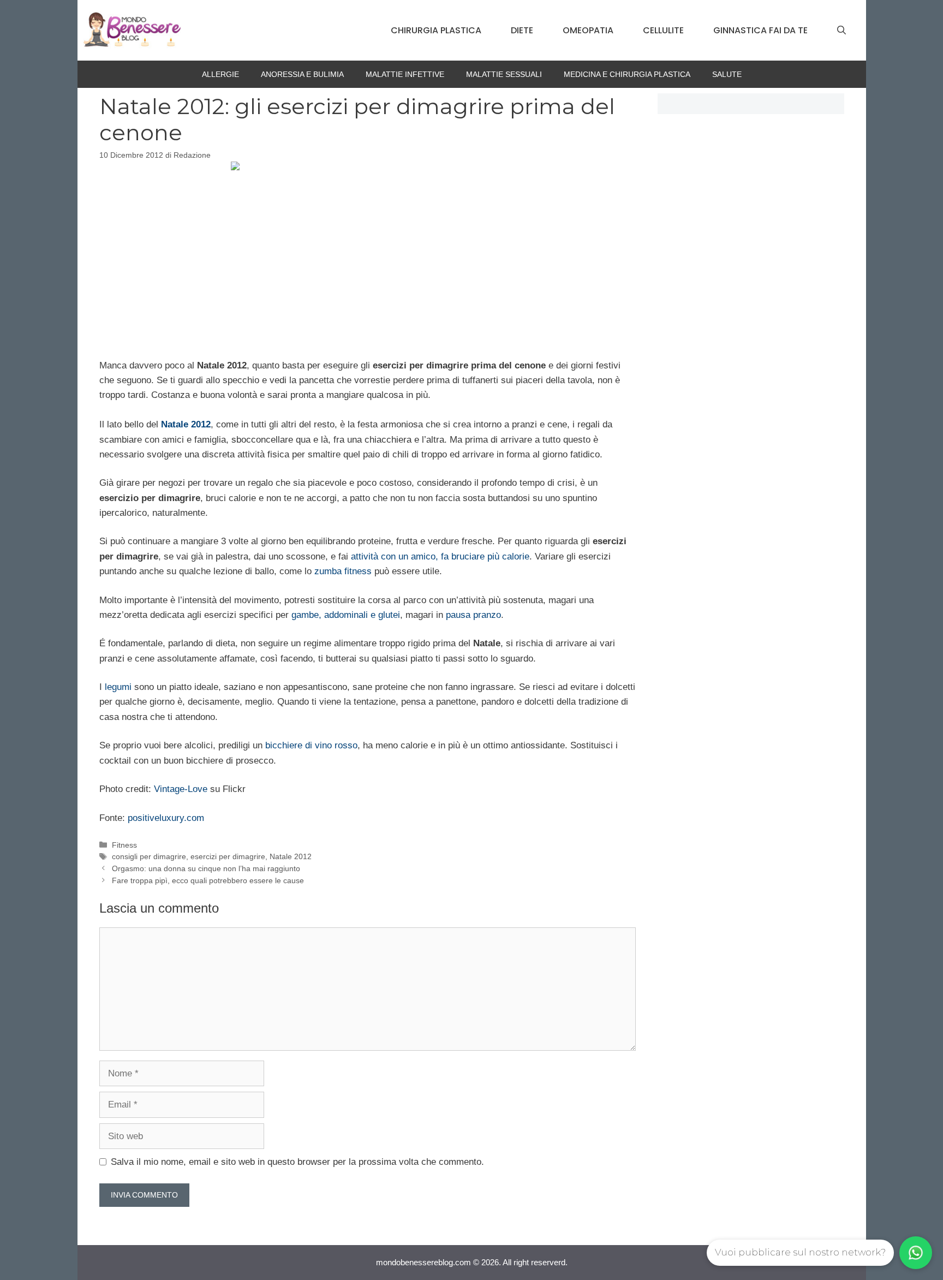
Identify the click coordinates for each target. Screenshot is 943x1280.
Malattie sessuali (504, 74)
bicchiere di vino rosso (311, 745)
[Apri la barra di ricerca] (841, 30)
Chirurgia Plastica (436, 30)
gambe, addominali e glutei (345, 615)
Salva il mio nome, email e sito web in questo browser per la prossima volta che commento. (297, 1162)
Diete (522, 30)
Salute (727, 74)
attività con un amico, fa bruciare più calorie (440, 556)
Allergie (220, 74)
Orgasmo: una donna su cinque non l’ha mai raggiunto (206, 868)
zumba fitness (343, 571)
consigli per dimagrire (149, 856)
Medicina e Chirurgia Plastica (627, 74)
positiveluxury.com (166, 818)
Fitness (124, 845)
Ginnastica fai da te (760, 30)
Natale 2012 (291, 856)
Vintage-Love (180, 789)
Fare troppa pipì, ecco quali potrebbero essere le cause (208, 880)
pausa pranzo (473, 615)
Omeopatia (588, 30)
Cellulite (663, 30)
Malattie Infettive (405, 74)
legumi (118, 687)
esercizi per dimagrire (227, 856)
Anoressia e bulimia (302, 74)
